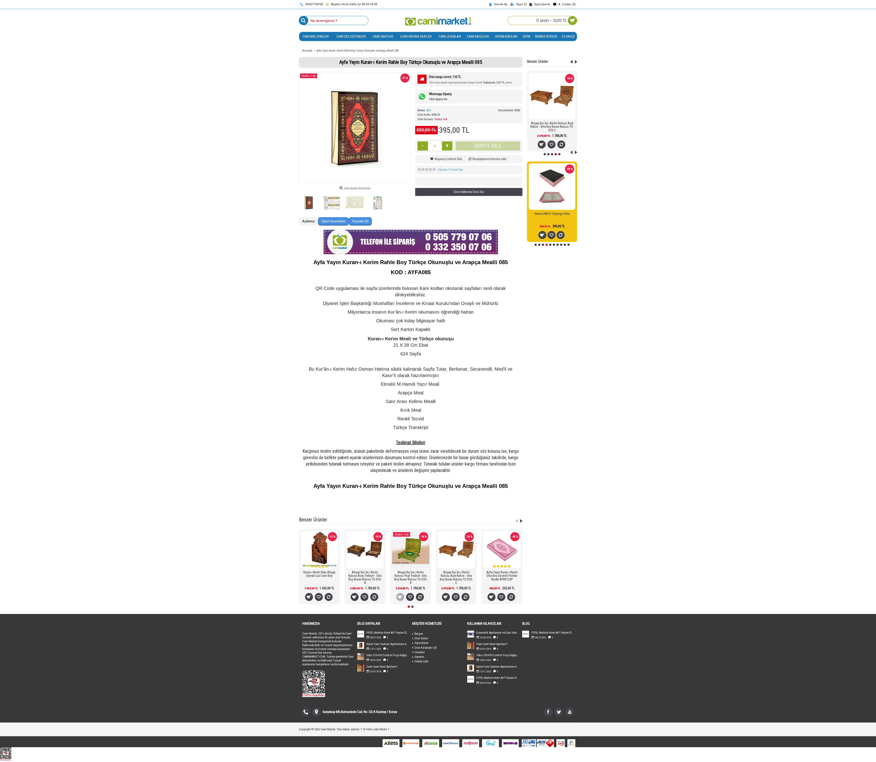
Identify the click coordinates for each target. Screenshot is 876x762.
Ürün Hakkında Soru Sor (469, 192)
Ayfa (428, 110)
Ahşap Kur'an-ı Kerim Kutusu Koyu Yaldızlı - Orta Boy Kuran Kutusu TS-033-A (365, 577)
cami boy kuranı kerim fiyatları (432, 508)
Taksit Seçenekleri (333, 221)
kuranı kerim (404, 508)
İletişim (419, 633)
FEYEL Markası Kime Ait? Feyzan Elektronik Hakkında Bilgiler (387, 632)
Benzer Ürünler (537, 61)
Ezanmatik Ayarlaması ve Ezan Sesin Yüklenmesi (497, 632)
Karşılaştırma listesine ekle (489, 159)
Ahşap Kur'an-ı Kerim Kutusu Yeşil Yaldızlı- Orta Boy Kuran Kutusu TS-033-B (410, 577)
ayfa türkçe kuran (470, 502)
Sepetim (419, 656)
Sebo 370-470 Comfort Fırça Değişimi (387, 655)
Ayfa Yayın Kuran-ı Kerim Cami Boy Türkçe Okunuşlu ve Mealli (361, 502)
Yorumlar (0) (360, 221)
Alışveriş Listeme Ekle (448, 159)
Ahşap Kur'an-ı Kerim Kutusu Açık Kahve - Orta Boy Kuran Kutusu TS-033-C (552, 126)
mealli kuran (409, 502)
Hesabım (420, 652)
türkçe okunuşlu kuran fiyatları (438, 502)
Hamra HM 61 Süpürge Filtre (552, 214)
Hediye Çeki (421, 661)
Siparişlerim (421, 643)
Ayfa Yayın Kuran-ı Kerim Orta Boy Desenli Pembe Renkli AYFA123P (502, 575)
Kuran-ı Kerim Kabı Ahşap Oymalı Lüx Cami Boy (319, 573)
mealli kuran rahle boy (497, 502)
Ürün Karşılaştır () (426, 647)
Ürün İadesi (421, 638)
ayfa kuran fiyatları (382, 508)
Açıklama (308, 221)
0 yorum (442, 169)
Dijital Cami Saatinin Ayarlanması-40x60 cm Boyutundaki (387, 644)
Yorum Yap (456, 169)
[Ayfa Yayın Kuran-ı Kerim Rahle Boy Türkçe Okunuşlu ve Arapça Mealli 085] (355, 128)
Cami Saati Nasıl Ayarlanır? (382, 666)
